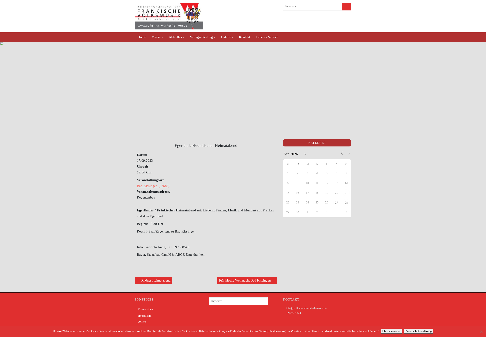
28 (346, 202)
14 (346, 183)
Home (142, 37)
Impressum (144, 315)
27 (336, 202)
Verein (156, 37)
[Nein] (481, 331)
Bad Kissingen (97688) (153, 186)
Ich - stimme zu (391, 331)
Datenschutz (145, 309)
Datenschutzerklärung (419, 331)
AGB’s (142, 321)
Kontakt (244, 37)
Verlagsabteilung (201, 37)
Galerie (226, 37)
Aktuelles (175, 37)
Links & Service (267, 37)
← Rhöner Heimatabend (153, 280)
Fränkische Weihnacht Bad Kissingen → (247, 280)
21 (346, 193)
